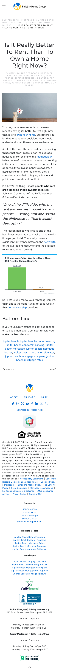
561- (29, 509)
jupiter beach (11, 341)
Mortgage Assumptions (41, 488)
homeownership (17, 307)
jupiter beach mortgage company (25, 356)
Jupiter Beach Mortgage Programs (29, 546)
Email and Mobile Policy (29, 485)
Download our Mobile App (29, 410)
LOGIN (45, 397)
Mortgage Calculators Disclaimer (18, 491)
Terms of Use (36, 494)
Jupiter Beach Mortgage (28, 83)
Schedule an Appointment (29, 521)
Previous (9, 369)
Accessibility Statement (31, 478)
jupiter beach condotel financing (25, 344)
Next (52, 369)
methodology (45, 156)
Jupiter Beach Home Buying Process (29, 564)
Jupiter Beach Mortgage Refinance (29, 549)
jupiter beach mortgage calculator (34, 352)
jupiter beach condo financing (38, 341)
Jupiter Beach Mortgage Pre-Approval (29, 570)
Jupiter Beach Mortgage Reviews (29, 573)
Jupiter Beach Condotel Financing (29, 540)
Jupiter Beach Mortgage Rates (30, 543)
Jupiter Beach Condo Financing (29, 537)
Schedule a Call (29, 518)
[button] (4, 6)
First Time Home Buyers (33, 78)
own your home (26, 134)
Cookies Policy (48, 482)
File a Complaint (19, 488)
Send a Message (29, 515)
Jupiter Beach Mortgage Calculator (29, 561)
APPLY (14, 397)
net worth (50, 241)
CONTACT (29, 397)
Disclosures (10, 485)
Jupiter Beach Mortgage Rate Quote (29, 567)
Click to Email (29, 512)
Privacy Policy (19, 494)
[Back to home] (29, 6)
